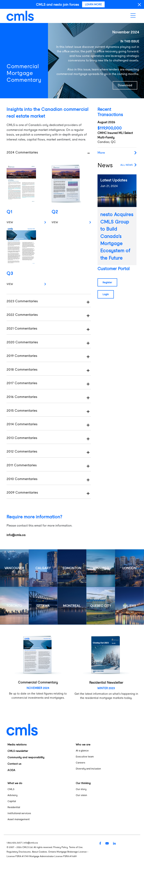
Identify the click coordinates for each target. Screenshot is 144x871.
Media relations (17, 744)
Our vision (81, 795)
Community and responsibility (26, 757)
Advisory (12, 795)
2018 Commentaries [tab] (22, 369)
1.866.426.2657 (14, 842)
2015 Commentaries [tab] (22, 410)
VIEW (10, 222)
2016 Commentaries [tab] (22, 397)
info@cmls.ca (16, 535)
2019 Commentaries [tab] (22, 356)
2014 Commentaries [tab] (22, 424)
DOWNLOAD (125, 85)
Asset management (19, 819)
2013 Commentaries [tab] (22, 438)
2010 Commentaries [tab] (22, 479)
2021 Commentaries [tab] (22, 328)
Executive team (85, 756)
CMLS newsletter (18, 750)
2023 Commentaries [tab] (22, 301)
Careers (80, 762)
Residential (14, 807)
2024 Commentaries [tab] (22, 152)
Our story (81, 789)
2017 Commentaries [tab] (22, 383)
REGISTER (107, 282)
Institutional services (19, 813)
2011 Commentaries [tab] (22, 465)
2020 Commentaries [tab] (22, 342)
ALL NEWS (126, 164)
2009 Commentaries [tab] (22, 492)
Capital (12, 801)
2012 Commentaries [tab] (22, 451)
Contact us (14, 763)
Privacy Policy (60, 847)
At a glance (82, 750)
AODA (11, 770)
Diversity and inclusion (88, 768)
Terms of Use (75, 847)
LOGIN (106, 294)
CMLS (11, 789)
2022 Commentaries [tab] (22, 315)
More (101, 152)
